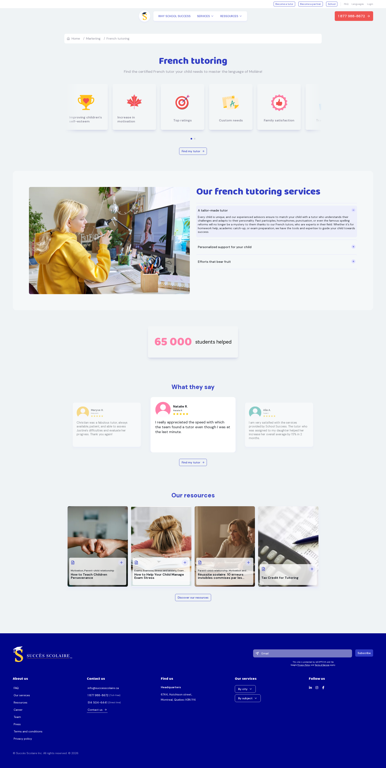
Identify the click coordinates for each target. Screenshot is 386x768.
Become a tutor (284, 4)
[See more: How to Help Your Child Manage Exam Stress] (185, 562)
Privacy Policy (303, 665)
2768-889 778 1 (98, 695)
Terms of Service (322, 665)
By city (242, 689)
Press (17, 724)
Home (76, 38)
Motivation (77, 570)
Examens (148, 570)
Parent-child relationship (99, 570)
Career (18, 710)
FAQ (346, 4)
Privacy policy (23, 738)
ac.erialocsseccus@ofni (103, 688)
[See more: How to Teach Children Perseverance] (121, 562)
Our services (22, 695)
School (332, 4)
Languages (358, 4)
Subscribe (364, 653)
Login (370, 4)
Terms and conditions (28, 731)
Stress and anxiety (166, 570)
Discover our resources (193, 597)
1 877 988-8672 (351, 16)
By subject (245, 698)
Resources (20, 702)
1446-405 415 (97, 702)
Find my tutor (191, 151)
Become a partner (310, 4)
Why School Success (174, 16)
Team (17, 717)
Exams (138, 570)
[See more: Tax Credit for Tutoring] (312, 569)
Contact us (95, 710)
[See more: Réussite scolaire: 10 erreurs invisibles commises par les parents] (248, 562)
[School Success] (43, 654)
